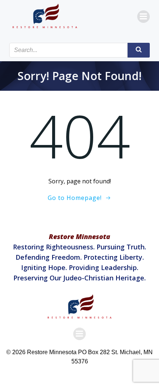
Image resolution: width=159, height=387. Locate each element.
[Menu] (143, 16)
